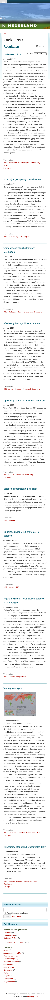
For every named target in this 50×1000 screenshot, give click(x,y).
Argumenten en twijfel (12, 953)
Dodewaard (12, 163)
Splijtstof (6, 976)
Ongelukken (28, 312)
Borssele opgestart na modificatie (20, 489)
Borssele (17, 389)
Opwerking (36, 389)
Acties (10, 389)
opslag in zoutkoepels (21, 237)
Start (5, 33)
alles (10, 943)
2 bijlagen (7, 168)
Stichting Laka (33, 997)
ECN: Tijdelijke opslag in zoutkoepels (22, 179)
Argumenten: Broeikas (16, 833)
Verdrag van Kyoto (12, 688)
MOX (18, 587)
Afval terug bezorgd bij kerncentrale (21, 323)
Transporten (38, 312)
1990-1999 (18, 943)
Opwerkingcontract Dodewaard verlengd (24, 400)
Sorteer (30, 54)
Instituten (7, 932)
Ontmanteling (35, 163)
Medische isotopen (15, 312)
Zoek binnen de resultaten (17, 913)
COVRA (11, 475)
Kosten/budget (23, 163)
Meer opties (17, 916)
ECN (10, 237)
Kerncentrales (9, 935)
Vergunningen (21, 677)
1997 (5, 163)
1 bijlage (6, 887)
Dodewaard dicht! (12, 54)
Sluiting (6, 165)
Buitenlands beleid (33, 833)
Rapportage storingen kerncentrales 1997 (24, 847)
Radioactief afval (10, 938)
